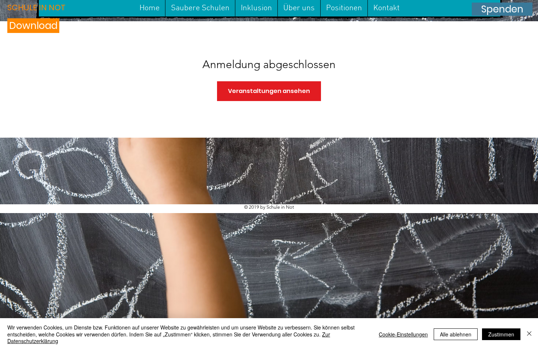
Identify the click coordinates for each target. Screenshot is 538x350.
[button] (46, 7)
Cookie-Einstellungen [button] (403, 334)
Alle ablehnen (455, 334)
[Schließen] (529, 334)
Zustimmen (501, 334)
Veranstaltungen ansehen (269, 91)
